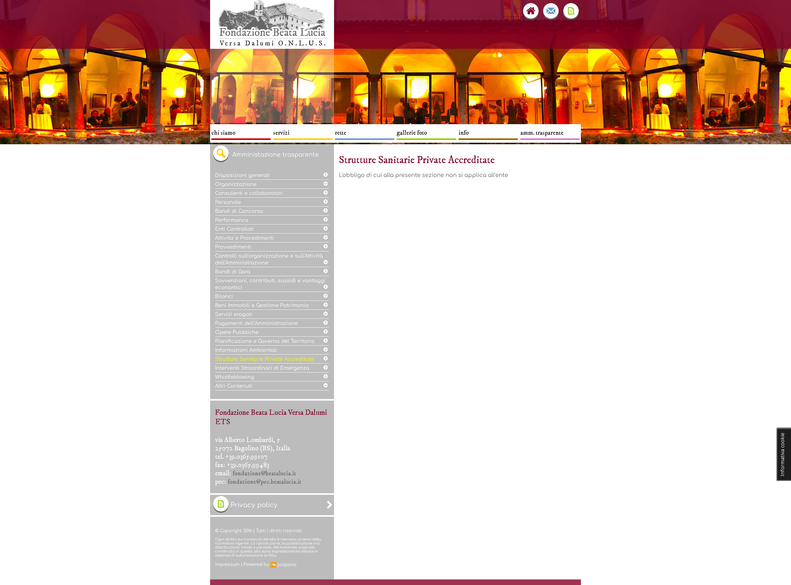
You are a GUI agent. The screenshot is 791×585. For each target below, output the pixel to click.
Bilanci (225, 296)
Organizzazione (236, 184)
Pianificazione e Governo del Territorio (266, 341)
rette (340, 133)
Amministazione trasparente (275, 154)
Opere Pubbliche (237, 332)
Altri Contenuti (235, 386)
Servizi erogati (234, 314)
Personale (229, 202)
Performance (233, 220)
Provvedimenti (235, 247)
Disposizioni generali (243, 175)
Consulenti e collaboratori (250, 193)
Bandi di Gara (234, 272)
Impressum (227, 564)
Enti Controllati (236, 229)
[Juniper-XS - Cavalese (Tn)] (283, 564)
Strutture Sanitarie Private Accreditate (266, 359)
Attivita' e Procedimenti (246, 238)
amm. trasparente (542, 133)
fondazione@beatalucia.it (264, 474)
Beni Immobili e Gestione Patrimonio (262, 305)
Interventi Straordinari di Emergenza (263, 368)
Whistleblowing (235, 377)
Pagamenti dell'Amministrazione (258, 323)
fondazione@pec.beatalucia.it (264, 482)
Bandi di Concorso (240, 211)
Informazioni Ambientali (247, 350)
